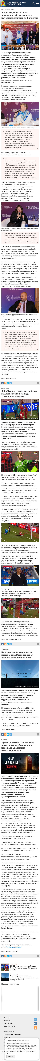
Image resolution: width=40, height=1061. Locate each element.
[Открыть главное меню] (37, 4)
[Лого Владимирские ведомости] (13, 3)
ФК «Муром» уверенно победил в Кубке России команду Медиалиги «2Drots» (23, 968)
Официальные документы (12, 1034)
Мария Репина (11, 378)
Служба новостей (12, 951)
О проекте (7, 1037)
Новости (7, 1021)
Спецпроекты (9, 1026)
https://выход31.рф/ (13, 947)
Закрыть (10, 1056)
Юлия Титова (10, 729)
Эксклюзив (8, 1023)
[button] (3, 32)
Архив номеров (9, 1032)
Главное (7, 1018)
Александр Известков (13, 639)
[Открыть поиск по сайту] (33, 4)
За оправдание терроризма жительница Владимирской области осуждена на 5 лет (24, 978)
